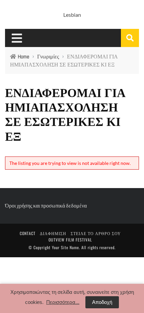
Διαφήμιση (53, 233)
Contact (27, 233)
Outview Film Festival (70, 239)
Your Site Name (65, 247)
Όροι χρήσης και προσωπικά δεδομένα (46, 205)
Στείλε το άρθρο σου (96, 233)
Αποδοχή (102, 302)
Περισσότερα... (62, 302)
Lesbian (72, 14)
